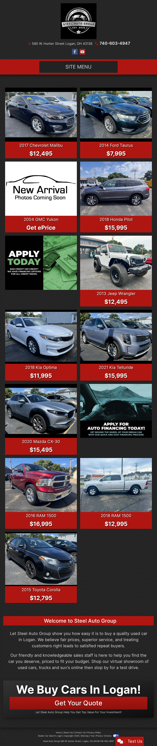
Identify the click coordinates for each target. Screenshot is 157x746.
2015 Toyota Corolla (41, 589)
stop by (101, 667)
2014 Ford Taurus (116, 145)
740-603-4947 (115, 43)
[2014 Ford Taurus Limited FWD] (116, 114)
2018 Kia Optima (41, 367)
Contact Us (79, 732)
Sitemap (85, 736)
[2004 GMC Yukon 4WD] (41, 189)
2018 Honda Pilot (116, 219)
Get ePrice (41, 227)
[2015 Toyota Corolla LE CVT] (41, 559)
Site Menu (78, 67)
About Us (68, 732)
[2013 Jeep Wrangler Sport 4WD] (116, 263)
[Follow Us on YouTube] (82, 52)
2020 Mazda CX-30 (41, 441)
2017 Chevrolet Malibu (41, 145)
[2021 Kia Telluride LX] (116, 337)
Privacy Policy (94, 732)
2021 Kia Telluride (116, 367)
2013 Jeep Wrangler (116, 293)
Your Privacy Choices (101, 736)
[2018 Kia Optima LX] (41, 337)
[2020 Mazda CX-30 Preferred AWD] (41, 411)
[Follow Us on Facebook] (75, 52)
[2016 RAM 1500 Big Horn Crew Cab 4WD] (41, 485)
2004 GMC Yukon (41, 219)
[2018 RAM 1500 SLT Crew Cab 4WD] (116, 485)
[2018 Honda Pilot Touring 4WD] (116, 189)
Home (59, 732)
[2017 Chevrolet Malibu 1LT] (41, 115)
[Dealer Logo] (78, 21)
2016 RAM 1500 (41, 515)
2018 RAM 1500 (116, 515)
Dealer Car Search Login (50, 736)
